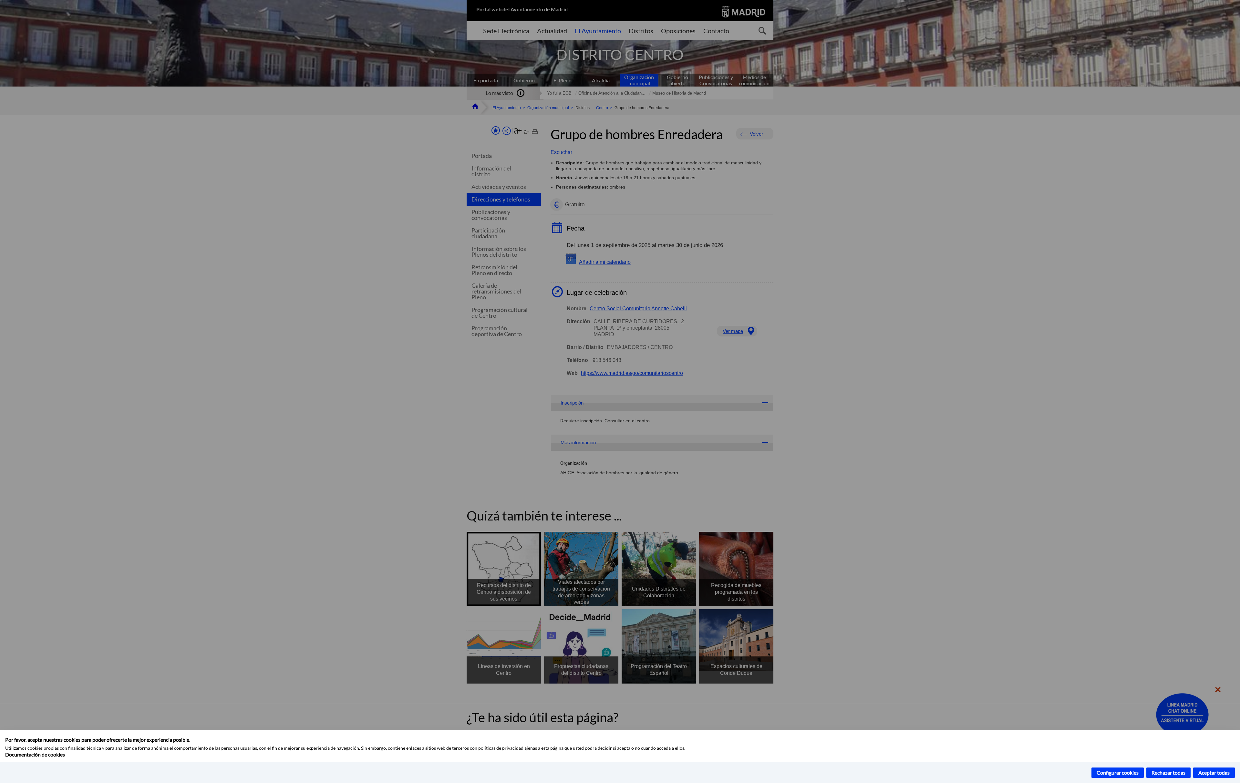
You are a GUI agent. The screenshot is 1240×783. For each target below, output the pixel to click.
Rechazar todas (1168, 772)
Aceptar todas (1214, 772)
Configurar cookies (1118, 772)
